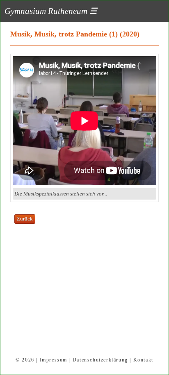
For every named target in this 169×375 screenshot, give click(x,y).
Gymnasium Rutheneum (51, 11)
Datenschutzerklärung (100, 360)
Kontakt (143, 360)
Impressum (53, 360)
